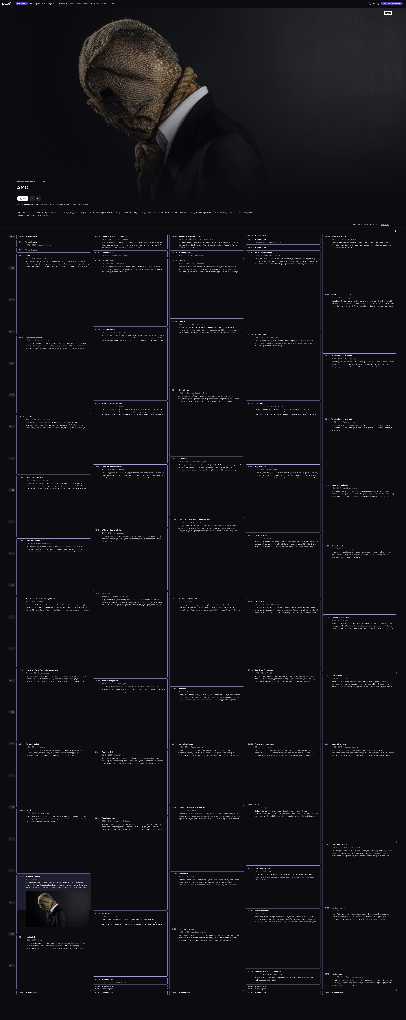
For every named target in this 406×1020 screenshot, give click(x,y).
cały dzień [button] (385, 224)
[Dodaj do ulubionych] (32, 198)
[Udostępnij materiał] (38, 198)
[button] (396, 231)
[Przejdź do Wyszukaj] (370, 3)
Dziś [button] (354, 224)
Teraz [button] (360, 224)
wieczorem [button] (374, 224)
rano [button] (366, 224)
